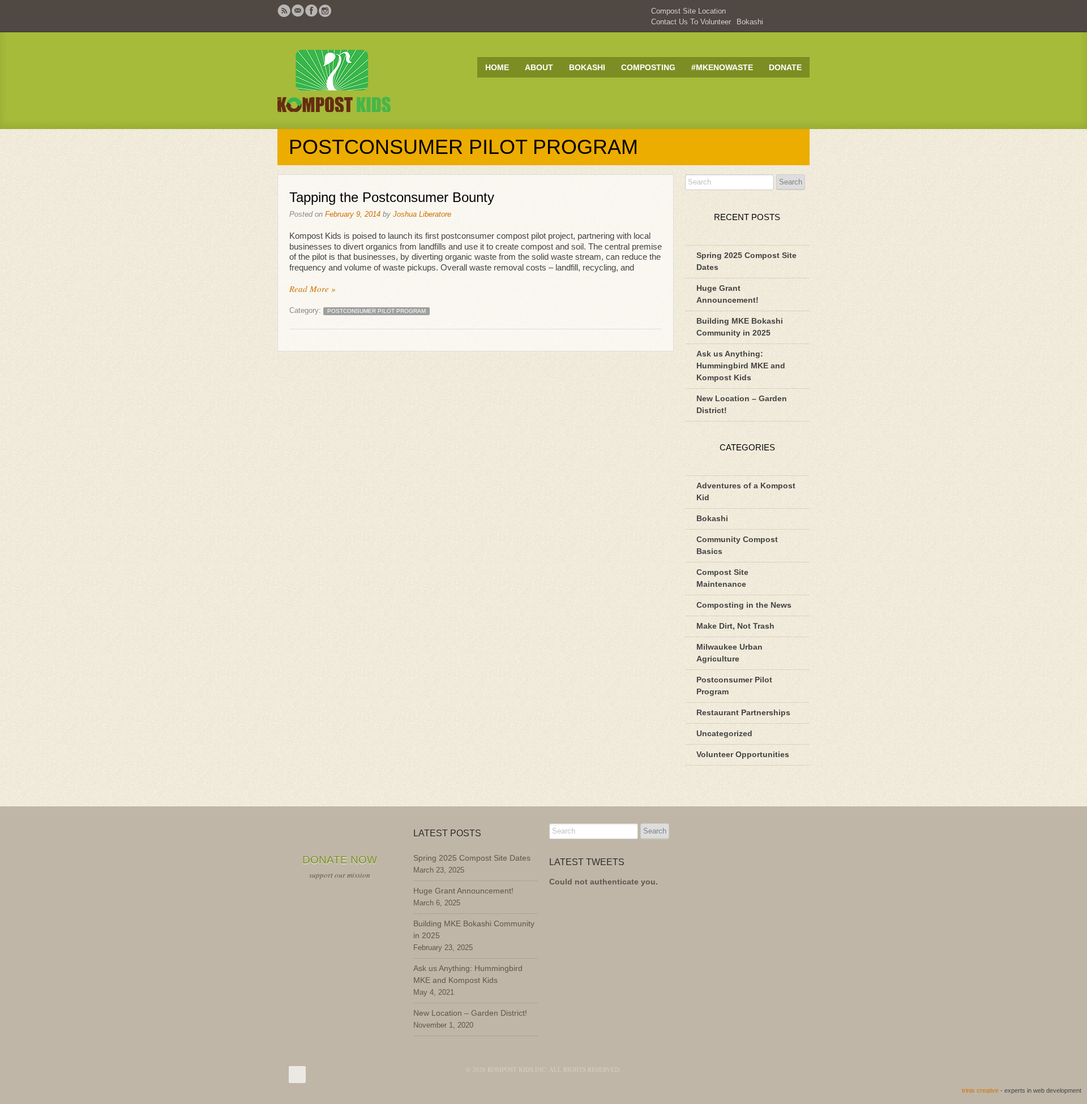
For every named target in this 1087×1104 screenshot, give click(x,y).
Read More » (312, 288)
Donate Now (339, 860)
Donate (785, 67)
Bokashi (750, 22)
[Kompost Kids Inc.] (356, 80)
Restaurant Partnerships (743, 712)
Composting (648, 67)
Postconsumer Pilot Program (376, 311)
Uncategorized (724, 733)
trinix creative (980, 1090)
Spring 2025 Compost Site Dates (471, 857)
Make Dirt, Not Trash (735, 625)
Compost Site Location (688, 11)
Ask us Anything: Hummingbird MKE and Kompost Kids (740, 365)
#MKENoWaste (722, 67)
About (539, 67)
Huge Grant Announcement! (463, 890)
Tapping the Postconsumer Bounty (391, 197)
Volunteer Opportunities (742, 754)
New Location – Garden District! (470, 1012)
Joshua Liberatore (422, 214)
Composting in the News (743, 604)
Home (497, 67)
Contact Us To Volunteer (691, 22)
